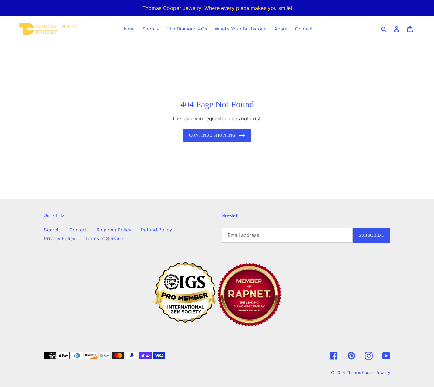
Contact (78, 230)
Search (52, 230)
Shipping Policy (113, 230)
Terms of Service (104, 239)
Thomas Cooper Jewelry (368, 372)
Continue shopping (212, 135)
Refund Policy (156, 230)
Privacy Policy (59, 239)
